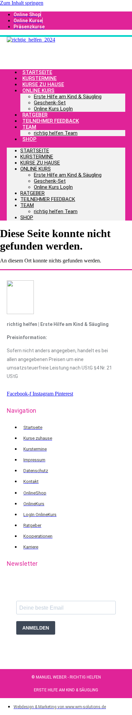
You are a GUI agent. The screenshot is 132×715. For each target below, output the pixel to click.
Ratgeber (32, 193)
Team (29, 127)
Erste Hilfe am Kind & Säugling (68, 97)
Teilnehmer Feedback (50, 121)
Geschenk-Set (50, 103)
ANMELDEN (35, 628)
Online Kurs (38, 90)
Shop (29, 139)
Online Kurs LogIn (53, 109)
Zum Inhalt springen (21, 3)
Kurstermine (36, 157)
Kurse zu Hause (40, 163)
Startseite (34, 151)
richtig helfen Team (56, 133)
